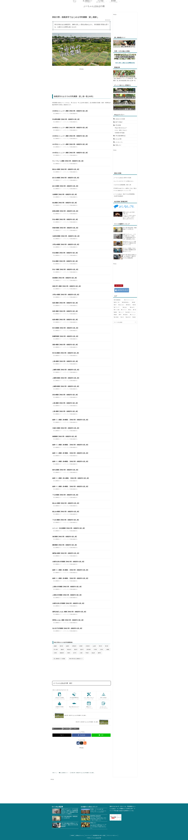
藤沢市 (81, 649)
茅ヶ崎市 (56, 649)
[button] (135, 322)
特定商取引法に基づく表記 (99, 835)
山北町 (94, 646)
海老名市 (69, 649)
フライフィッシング (58, 728)
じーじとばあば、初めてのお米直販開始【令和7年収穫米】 (124, 195)
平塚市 (87, 652)
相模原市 (62, 652)
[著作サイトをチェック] (78, 743)
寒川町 (106, 646)
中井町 (95, 649)
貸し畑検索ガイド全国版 (59, 658)
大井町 (55, 652)
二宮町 (80, 652)
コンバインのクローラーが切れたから (123, 181)
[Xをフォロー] (81, 743)
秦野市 (99, 652)
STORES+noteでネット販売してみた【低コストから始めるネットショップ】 (125, 189)
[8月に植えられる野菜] (125, 56)
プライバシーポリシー (112, 835)
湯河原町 (89, 649)
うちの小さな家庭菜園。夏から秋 (122, 184)
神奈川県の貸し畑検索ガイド (76, 658)
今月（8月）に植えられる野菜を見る (125, 62)
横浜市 (75, 649)
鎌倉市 (62, 649)
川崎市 (68, 652)
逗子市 (74, 652)
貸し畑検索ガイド (75, 728)
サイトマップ (88, 835)
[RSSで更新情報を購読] (84, 743)
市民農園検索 (66, 728)
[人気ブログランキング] (121, 290)
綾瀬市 (67, 646)
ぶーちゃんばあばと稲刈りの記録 (122, 177)
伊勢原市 (74, 646)
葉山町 (93, 652)
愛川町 (61, 646)
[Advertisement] (81, 80)
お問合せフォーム (79, 835)
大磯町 (107, 649)
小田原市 (88, 646)
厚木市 (100, 646)
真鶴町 (55, 646)
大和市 (101, 649)
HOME (72, 835)
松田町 (80, 646)
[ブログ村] (115, 817)
